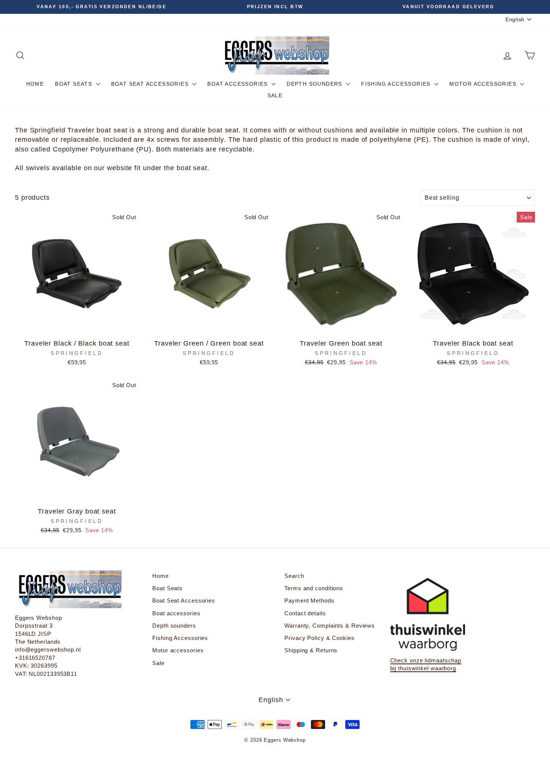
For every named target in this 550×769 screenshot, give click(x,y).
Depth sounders (315, 84)
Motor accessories (483, 84)
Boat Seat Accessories (151, 84)
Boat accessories (238, 84)
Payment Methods (309, 600)
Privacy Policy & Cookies (319, 638)
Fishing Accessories (397, 84)
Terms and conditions (313, 588)
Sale (275, 95)
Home (35, 84)
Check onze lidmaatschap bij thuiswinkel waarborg (426, 664)
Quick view (77, 327)
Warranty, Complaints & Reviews (329, 625)
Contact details (305, 613)
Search (294, 576)
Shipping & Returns (310, 650)
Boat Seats (74, 84)
